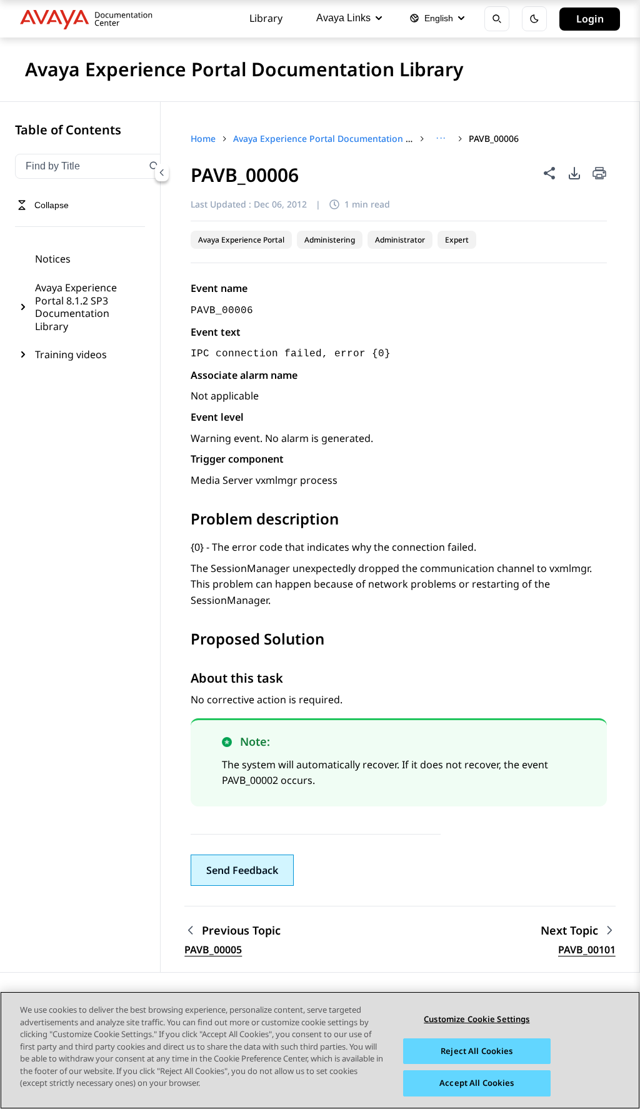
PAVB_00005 (213, 949)
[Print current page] (599, 174)
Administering (329, 239)
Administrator (400, 239)
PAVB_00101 (587, 949)
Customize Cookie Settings (476, 1019)
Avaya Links (343, 18)
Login (590, 19)
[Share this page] (549, 173)
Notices (53, 259)
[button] (242, 870)
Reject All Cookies (476, 1050)
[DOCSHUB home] (89, 18)
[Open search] (496, 18)
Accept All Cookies (476, 1082)
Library (265, 18)
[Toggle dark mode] (534, 18)
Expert (457, 239)
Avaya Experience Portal (241, 239)
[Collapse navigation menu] (162, 172)
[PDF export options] (574, 173)
